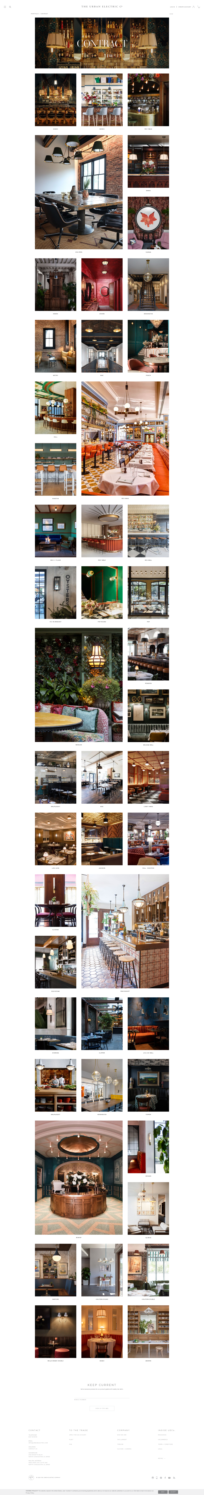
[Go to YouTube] (169, 1477)
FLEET (71, 1439)
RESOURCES (162, 1435)
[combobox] (19, 7)
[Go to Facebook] (165, 1477)
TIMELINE (120, 1444)
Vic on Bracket (56, 621)
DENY (163, 1492)
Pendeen (148, 683)
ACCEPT (173, 1492)
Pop (148, 621)
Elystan (55, 929)
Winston (55, 498)
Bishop (78, 1237)
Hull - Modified (148, 868)
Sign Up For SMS (102, 1408)
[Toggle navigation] (5, 7)
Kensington (148, 313)
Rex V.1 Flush (55, 560)
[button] (172, 7)
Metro (55, 375)
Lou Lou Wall (148, 1053)
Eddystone (55, 991)
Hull (55, 437)
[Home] (102, 6)
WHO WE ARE (121, 1435)
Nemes (102, 129)
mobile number (80, 1399)
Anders (148, 1360)
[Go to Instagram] (153, 1478)
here (138, 1491)
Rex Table (148, 129)
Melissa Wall (148, 745)
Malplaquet (55, 806)
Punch (148, 375)
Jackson (102, 868)
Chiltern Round (102, 1299)
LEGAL (160, 1449)
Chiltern (78, 252)
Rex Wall (148, 560)
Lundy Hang (148, 806)
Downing (55, 1053)
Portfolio (35, 13)
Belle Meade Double (56, 1360)
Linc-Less (55, 868)
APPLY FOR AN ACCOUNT (77, 1435)
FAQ (70, 1444)
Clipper (102, 1053)
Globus (148, 1237)
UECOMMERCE (163, 1439)
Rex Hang (125, 498)
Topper (148, 252)
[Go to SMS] (157, 1478)
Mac (101, 375)
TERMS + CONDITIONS (165, 1444)
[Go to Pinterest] (161, 1477)
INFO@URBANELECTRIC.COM (38, 1443)
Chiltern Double (148, 1299)
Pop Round (102, 621)
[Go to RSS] (174, 1478)
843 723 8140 (33, 1437)
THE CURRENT (122, 1439)
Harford (55, 1299)
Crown (102, 313)
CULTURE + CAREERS (124, 1449)
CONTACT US (33, 1449)
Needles (79, 744)
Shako (55, 129)
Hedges (148, 1176)
